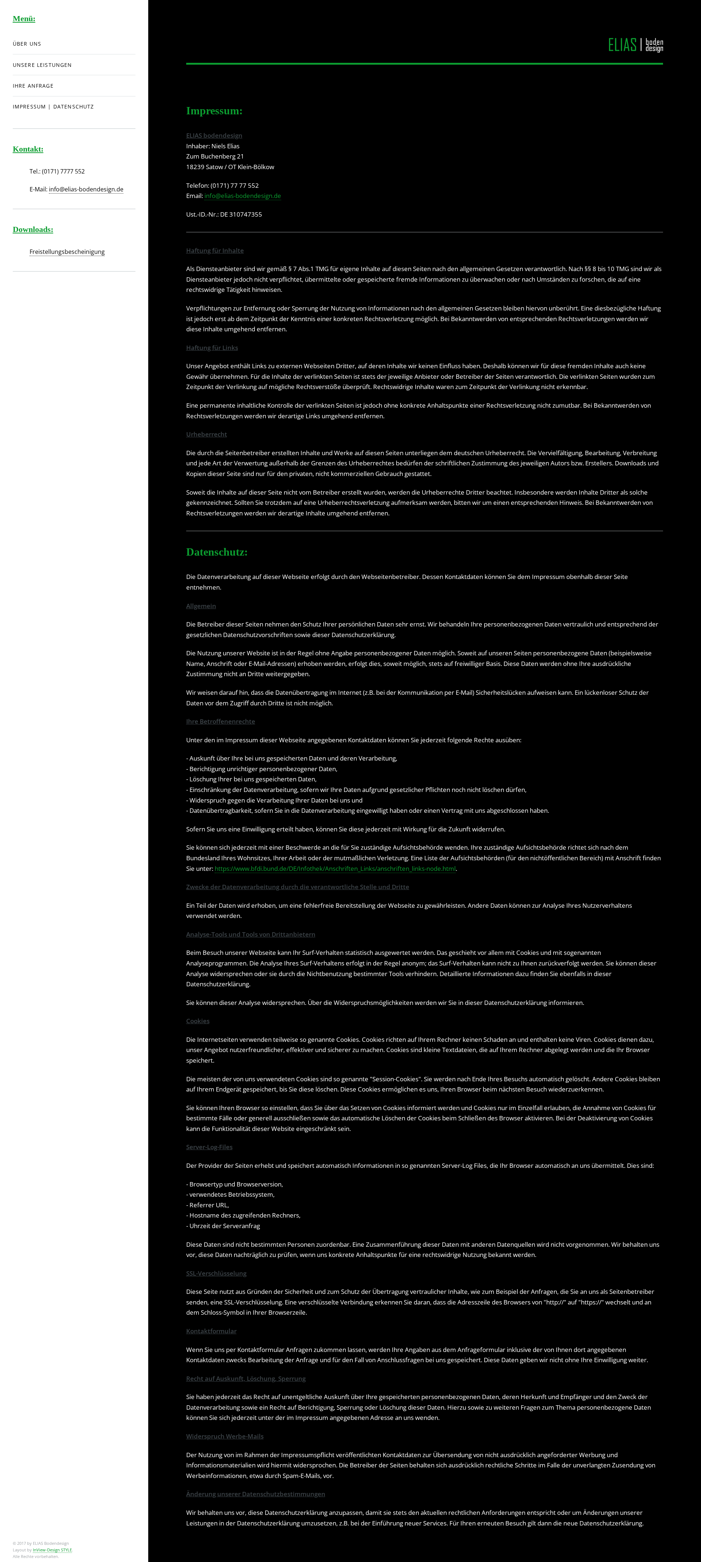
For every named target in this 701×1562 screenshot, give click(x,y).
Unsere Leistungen (42, 64)
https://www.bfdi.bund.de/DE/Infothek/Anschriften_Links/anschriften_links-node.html (335, 868)
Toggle (165, 21)
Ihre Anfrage (33, 85)
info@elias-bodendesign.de (242, 195)
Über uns (27, 43)
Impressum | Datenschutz (53, 106)
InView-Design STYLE (52, 1550)
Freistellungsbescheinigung (67, 252)
